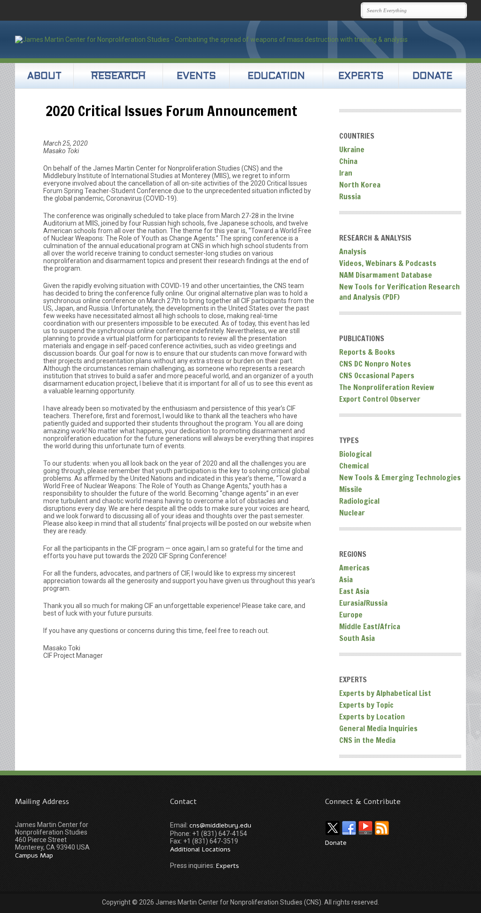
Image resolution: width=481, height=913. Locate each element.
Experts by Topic (366, 705)
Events (196, 76)
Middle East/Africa (369, 626)
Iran (345, 173)
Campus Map (34, 855)
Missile (350, 489)
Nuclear (352, 512)
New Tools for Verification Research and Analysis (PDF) (399, 291)
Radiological (359, 501)
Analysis (352, 251)
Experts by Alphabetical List (385, 693)
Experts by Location (372, 716)
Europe (351, 614)
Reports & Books (367, 352)
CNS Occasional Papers (376, 375)
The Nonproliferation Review (386, 387)
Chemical (354, 465)
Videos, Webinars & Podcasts (387, 263)
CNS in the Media (367, 740)
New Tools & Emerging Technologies (400, 477)
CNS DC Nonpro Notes (375, 364)
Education (276, 76)
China (348, 161)
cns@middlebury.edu (220, 825)
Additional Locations (200, 849)
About (44, 76)
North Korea (359, 184)
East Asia (354, 591)
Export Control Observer (379, 399)
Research (118, 76)
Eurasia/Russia (363, 603)
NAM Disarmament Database (385, 275)
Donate (432, 76)
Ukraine (352, 149)
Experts (361, 76)
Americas (354, 567)
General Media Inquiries (378, 728)
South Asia (357, 638)
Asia (346, 579)
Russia (350, 196)
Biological (355, 454)
